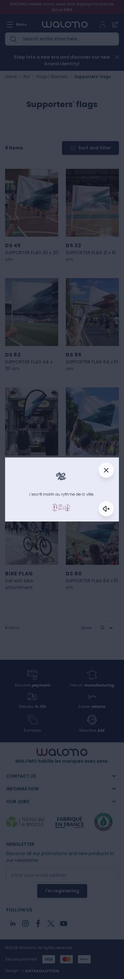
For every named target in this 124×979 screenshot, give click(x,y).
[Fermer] (106, 470)
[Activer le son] (106, 508)
